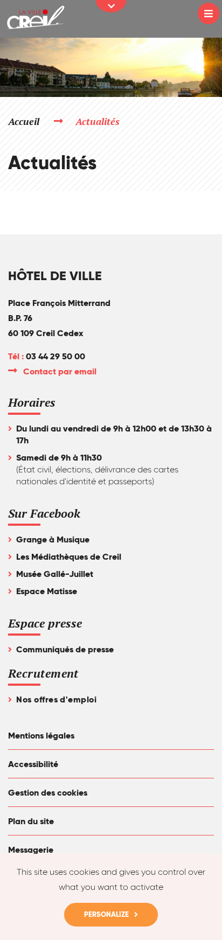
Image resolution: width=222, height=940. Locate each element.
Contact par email (60, 371)
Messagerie (30, 849)
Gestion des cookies (47, 792)
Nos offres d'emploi (56, 699)
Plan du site (31, 821)
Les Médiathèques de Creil (68, 556)
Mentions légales (41, 735)
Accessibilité (33, 764)
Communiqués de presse (65, 649)
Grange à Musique (52, 539)
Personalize (106, 914)
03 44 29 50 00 (55, 356)
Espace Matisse (46, 591)
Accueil (23, 121)
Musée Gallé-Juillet (54, 574)
